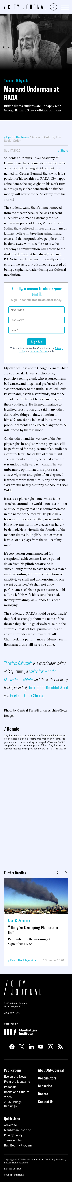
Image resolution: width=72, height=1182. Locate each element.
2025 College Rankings (13, 1104)
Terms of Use (13, 1140)
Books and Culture (16, 1092)
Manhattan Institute (17, 1130)
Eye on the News (15, 1076)
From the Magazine (23, 960)
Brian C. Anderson (19, 920)
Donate (13, 729)
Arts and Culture (43, 137)
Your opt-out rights (14, 1174)
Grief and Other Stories (26, 695)
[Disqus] (36, 808)
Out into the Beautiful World (48, 687)
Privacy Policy (13, 1135)
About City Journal (51, 1070)
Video (8, 1097)
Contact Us (45, 1101)
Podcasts (10, 1087)
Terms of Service (39, 351)
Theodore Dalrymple (16, 80)
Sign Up (37, 342)
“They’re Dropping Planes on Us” (33, 930)
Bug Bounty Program (18, 1145)
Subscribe (45, 1085)
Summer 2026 (54, 960)
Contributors (47, 1077)
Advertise (10, 1125)
